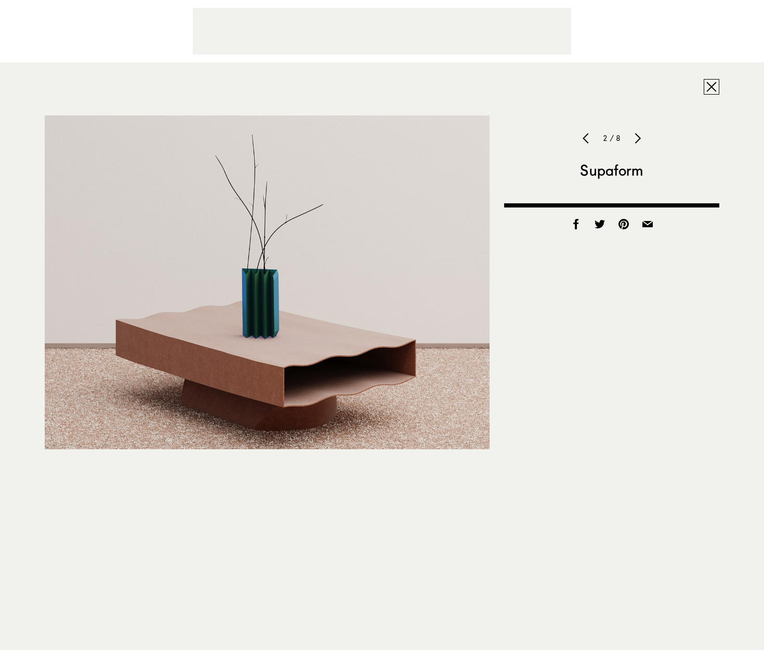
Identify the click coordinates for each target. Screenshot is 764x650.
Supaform (611, 170)
